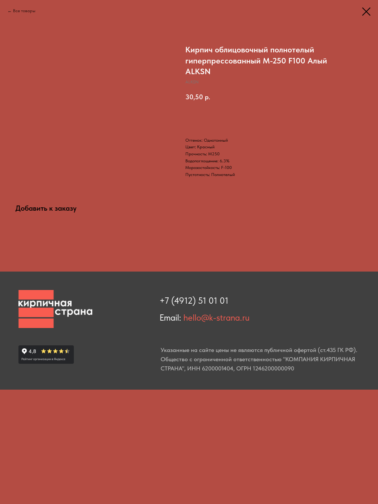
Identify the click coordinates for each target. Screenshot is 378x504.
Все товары (24, 10)
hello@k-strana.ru (216, 317)
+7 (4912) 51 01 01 (193, 300)
